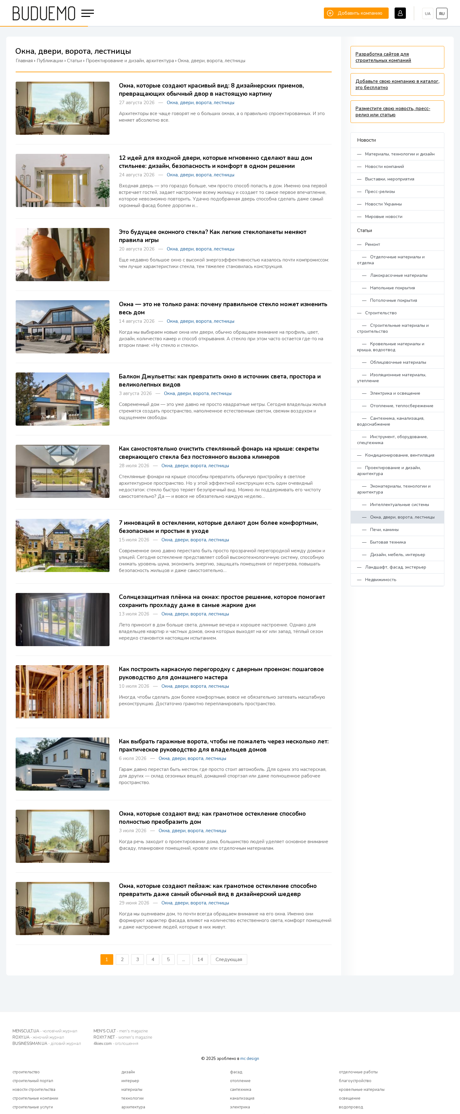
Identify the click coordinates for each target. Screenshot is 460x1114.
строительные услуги (33, 1107)
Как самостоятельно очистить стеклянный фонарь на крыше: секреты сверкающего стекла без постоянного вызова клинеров (219, 453)
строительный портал (33, 1081)
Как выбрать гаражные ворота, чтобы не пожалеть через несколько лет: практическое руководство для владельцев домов (224, 745)
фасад (236, 1072)
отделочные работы (358, 1072)
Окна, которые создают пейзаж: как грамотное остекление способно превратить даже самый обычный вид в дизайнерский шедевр (218, 890)
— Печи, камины (378, 530)
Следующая (229, 959)
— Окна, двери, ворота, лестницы (396, 517)
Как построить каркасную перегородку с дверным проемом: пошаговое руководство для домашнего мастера (221, 673)
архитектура (133, 1107)
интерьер (130, 1081)
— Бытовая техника (381, 542)
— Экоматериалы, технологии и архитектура (394, 489)
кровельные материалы (362, 1089)
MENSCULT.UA (45, 1031)
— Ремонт (368, 244)
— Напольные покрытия (386, 288)
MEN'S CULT (121, 1031)
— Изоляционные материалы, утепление (391, 378)
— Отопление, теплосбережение (395, 406)
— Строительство (377, 313)
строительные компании (35, 1098)
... (183, 959)
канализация (242, 1098)
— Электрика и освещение (388, 393)
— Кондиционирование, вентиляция (395, 455)
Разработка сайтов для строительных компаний (383, 57)
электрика (240, 1107)
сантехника (240, 1089)
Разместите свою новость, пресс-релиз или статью (392, 111)
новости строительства (34, 1089)
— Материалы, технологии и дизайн (396, 154)
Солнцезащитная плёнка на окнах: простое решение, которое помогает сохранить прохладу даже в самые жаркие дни (222, 601)
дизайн (128, 1072)
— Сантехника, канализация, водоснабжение (390, 421)
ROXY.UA (38, 1037)
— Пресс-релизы (376, 192)
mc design (249, 1058)
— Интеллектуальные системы (393, 505)
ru (442, 13)
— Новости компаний (380, 167)
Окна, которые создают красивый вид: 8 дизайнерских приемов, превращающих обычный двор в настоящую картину (211, 90)
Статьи (364, 230)
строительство (26, 1072)
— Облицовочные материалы (391, 362)
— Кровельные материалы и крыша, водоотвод (390, 347)
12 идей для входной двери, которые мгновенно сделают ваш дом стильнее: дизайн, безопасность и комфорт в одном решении (215, 162)
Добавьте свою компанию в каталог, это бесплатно (397, 84)
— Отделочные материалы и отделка (391, 260)
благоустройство (355, 1081)
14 (200, 959)
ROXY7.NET (123, 1037)
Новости (366, 140)
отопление (240, 1081)
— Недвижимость (376, 580)
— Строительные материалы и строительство (393, 328)
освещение (349, 1098)
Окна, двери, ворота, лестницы (200, 102)
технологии (132, 1098)
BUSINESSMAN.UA (47, 1043)
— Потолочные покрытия (387, 300)
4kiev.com (116, 1043)
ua (428, 13)
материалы (131, 1089)
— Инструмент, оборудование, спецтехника (392, 440)
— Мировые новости (379, 217)
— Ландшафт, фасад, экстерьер (391, 567)
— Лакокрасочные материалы (392, 275)
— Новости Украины (379, 204)
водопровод (351, 1107)
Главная (24, 61)
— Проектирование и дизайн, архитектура (389, 471)
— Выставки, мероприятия (385, 179)
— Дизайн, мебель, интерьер (391, 555)
